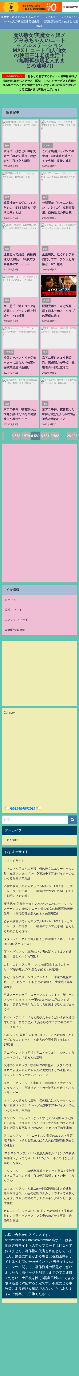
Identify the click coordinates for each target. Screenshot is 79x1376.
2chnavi (10, 712)
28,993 (72, 435)
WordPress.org (15, 629)
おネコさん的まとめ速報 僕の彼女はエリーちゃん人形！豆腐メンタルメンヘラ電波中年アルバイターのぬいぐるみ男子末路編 (39, 873)
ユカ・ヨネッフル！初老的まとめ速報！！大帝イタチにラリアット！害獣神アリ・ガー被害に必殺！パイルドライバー (39, 1087)
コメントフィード (16, 619)
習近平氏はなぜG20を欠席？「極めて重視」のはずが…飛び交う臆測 (20, 156)
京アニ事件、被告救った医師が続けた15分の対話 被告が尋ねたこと (21, 414)
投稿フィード (13, 609)
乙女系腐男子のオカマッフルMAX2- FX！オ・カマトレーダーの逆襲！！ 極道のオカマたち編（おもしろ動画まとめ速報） (39, 891)
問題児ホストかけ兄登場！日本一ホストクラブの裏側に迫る (58, 310)
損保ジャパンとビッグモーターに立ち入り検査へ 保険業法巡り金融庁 (21, 362)
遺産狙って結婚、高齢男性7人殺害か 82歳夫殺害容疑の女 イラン (20, 259)
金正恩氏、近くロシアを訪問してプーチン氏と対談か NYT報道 (58, 259)
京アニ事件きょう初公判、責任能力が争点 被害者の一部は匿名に (58, 362)
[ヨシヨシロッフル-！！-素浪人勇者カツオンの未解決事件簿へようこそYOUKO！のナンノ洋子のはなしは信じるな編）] (39, 1158)
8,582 (55, 435)
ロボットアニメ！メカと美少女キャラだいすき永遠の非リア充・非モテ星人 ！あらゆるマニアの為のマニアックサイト (39, 1022)
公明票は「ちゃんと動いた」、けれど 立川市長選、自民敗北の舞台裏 (58, 207)
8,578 (16, 435)
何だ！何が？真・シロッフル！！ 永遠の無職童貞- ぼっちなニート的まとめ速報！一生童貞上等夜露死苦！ (38, 982)
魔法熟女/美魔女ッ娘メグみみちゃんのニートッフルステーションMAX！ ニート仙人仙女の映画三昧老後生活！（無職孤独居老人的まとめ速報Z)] (38, 908)
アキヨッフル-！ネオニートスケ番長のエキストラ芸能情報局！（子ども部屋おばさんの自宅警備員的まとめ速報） (39, 1140)
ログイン (10, 599)
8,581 (45, 435)
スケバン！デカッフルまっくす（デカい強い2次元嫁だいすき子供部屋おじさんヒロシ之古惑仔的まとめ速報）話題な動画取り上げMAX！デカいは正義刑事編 (39, 1123)
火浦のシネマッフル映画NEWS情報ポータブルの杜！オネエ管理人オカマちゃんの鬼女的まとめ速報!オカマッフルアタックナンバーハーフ (39, 1070)
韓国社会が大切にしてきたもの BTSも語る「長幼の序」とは (20, 207)
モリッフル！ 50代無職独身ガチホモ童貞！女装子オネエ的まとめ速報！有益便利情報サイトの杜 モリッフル (39, 1175)
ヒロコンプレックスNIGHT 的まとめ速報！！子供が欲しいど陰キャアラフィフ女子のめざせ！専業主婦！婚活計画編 (39, 1215)
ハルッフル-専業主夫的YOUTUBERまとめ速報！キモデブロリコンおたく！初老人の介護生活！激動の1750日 (39, 1039)
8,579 (25, 435)
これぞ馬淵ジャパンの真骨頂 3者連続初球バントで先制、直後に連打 (58, 156)
